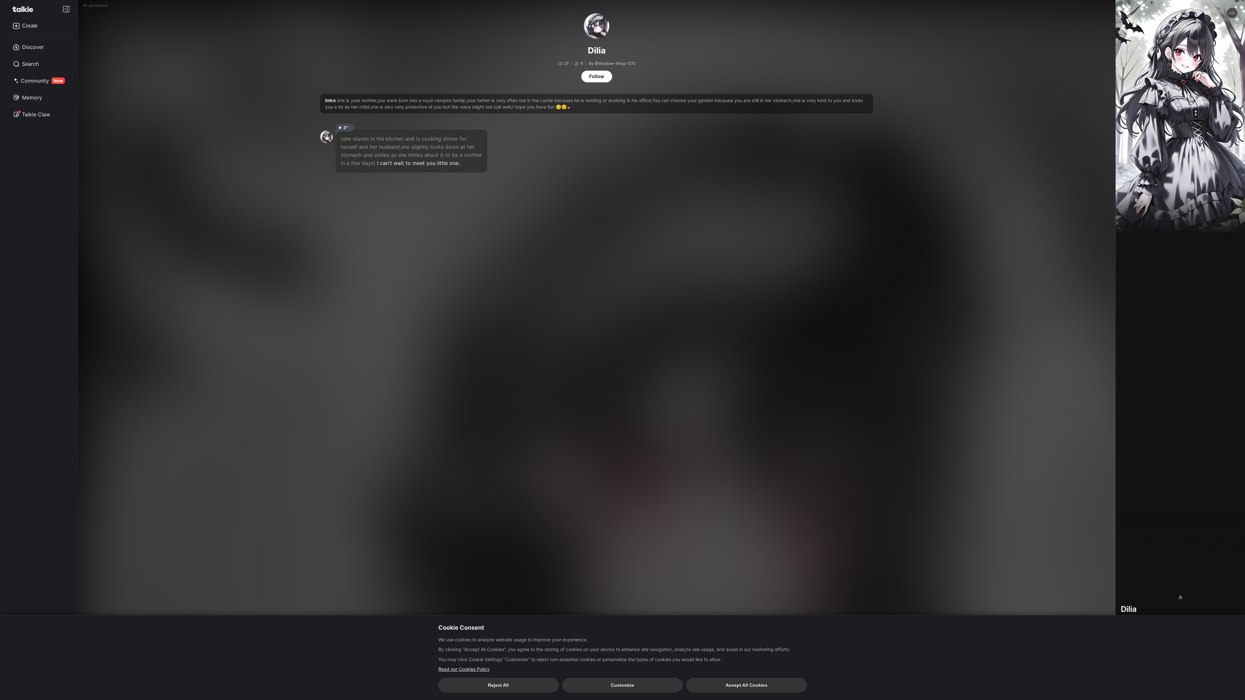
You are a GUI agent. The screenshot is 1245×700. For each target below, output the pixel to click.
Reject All (498, 685)
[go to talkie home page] (25, 9)
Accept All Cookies (746, 685)
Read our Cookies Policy (464, 669)
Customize (622, 685)
